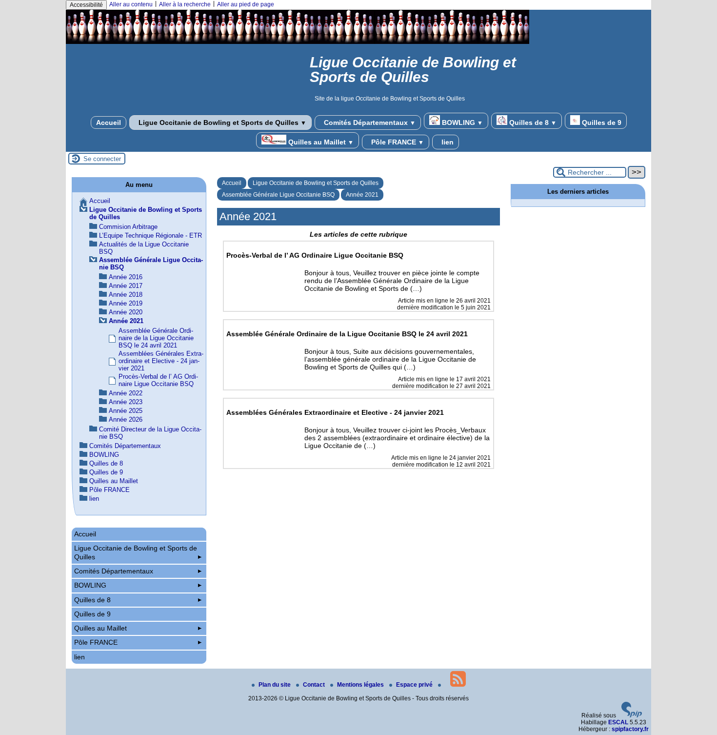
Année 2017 (125, 285)
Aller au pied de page (245, 4)
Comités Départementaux (369, 122)
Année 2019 (125, 303)
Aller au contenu (131, 4)
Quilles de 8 (532, 122)
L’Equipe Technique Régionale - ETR (150, 235)
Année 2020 (125, 312)
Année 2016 (125, 277)
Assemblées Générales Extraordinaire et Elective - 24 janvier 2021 (161, 361)
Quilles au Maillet (320, 142)
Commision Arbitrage (128, 226)
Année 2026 (125, 419)
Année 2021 (362, 194)
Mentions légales (361, 684)
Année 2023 (125, 402)
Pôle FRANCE (396, 142)
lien (446, 142)
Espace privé (415, 684)
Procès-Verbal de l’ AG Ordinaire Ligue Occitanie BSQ (158, 380)
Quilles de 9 (600, 122)
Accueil (108, 122)
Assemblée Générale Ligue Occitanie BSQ (278, 194)
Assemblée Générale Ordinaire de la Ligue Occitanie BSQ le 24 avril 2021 (156, 338)
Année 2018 (125, 294)
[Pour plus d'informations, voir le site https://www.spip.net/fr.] (631, 715)
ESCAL (618, 722)
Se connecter (102, 159)
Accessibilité (86, 4)
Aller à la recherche (185, 4)
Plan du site (275, 684)
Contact (314, 684)
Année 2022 (125, 393)
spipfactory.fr (630, 729)
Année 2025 (125, 410)
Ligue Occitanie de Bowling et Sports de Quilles (221, 122)
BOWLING (461, 122)
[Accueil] (297, 42)
